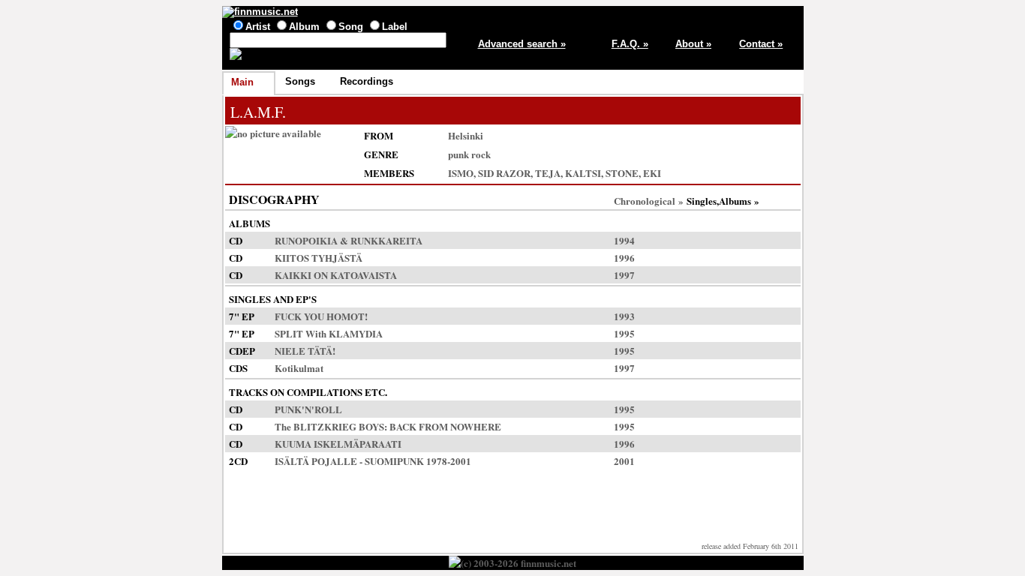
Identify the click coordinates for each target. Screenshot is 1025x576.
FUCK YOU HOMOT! (321, 316)
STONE (622, 173)
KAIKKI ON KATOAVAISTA (336, 275)
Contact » (761, 44)
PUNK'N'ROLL (308, 409)
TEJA (548, 173)
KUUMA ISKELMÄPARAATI (338, 443)
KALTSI (583, 173)
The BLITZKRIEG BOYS (329, 426)
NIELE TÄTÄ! (305, 351)
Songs (300, 81)
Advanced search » (522, 44)
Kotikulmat (299, 368)
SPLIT (289, 333)
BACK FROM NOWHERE (445, 426)
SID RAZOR (504, 173)
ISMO (460, 173)
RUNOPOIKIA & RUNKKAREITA (348, 240)
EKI (652, 173)
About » (693, 44)
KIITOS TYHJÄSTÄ (318, 257)
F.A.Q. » (630, 44)
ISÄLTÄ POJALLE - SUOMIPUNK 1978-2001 (373, 461)
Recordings (366, 81)
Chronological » (649, 201)
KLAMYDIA (356, 333)
